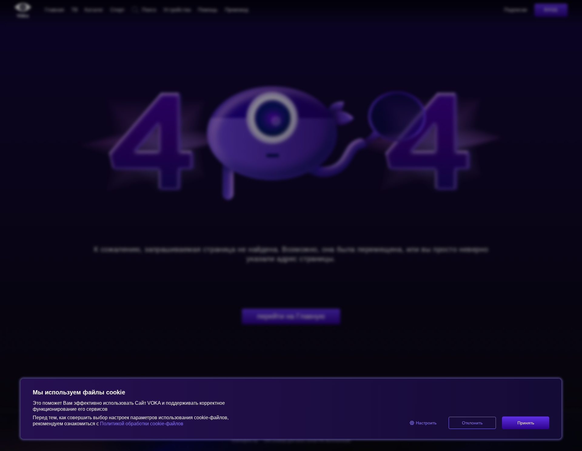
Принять (525, 422)
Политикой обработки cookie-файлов (141, 423)
